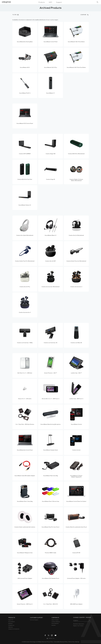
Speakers (10, 623)
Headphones (11, 625)
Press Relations (55, 623)
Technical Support (34, 619)
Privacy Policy (50, 641)
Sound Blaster (11, 621)
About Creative (55, 619)
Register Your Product (78, 625)
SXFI (50, 2)
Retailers (54, 625)
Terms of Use (71, 641)
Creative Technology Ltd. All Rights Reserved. (36, 641)
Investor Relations (56, 621)
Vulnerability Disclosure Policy (61, 641)
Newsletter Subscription (78, 623)
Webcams (10, 627)
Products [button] (42, 2)
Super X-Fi (10, 619)
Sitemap (77, 641)
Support (59, 2)
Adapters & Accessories (13, 628)
